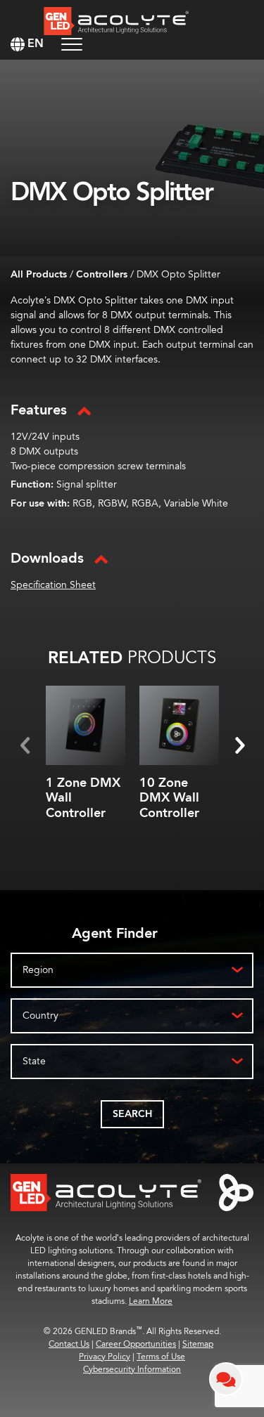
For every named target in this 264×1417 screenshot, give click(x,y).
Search (132, 1114)
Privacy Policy (104, 1357)
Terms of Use (161, 1357)
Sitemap (197, 1344)
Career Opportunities (136, 1344)
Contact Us (69, 1344)
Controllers (101, 274)
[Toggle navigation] (71, 44)
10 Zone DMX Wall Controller (169, 798)
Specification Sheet (53, 584)
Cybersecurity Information (132, 1369)
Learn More (150, 1301)
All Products (39, 274)
